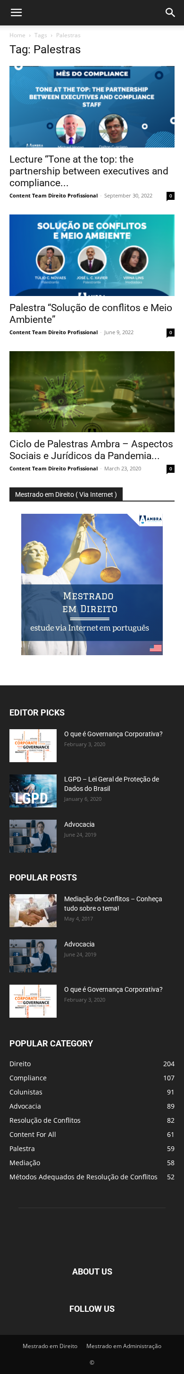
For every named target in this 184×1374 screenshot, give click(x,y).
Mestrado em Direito (50, 1346)
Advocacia (79, 824)
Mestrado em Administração (123, 1346)
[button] (16, 12)
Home (17, 35)
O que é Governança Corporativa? (113, 734)
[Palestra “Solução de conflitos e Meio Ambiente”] (92, 255)
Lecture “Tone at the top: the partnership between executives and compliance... (88, 171)
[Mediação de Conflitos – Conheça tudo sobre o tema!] (33, 910)
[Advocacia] (33, 836)
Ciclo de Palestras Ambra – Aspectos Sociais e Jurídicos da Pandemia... (91, 449)
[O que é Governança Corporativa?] (33, 745)
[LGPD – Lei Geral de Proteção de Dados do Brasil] (33, 790)
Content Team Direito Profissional (53, 195)
